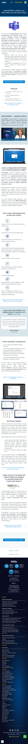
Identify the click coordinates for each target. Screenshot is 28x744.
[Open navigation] (25, 2)
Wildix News (4, 706)
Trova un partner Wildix (6, 687)
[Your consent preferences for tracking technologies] (2, 741)
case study (16, 314)
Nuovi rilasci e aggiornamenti (7, 682)
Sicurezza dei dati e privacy (7, 679)
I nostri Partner (4, 709)
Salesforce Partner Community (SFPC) (9, 690)
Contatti (3, 707)
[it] (14, 561)
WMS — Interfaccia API (6, 672)
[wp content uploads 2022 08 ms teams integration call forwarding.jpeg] (20, 414)
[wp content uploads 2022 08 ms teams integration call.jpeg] (7, 414)
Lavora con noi (5, 714)
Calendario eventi (5, 711)
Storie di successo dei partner (7, 699)
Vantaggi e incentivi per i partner (8, 688)
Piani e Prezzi (4, 716)
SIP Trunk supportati (6, 671)
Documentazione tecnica (6, 675)
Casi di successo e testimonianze (8, 710)
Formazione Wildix (5, 691)
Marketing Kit (4, 697)
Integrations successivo (14, 554)
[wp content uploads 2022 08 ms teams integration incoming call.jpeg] (7, 405)
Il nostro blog (4, 680)
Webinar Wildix (5, 695)
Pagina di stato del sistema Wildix (8, 677)
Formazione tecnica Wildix (7, 694)
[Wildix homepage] (4, 2)
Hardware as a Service (6, 698)
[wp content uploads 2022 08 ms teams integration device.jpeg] (20, 405)
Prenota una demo (5, 713)
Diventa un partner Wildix (6, 685)
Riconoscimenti (5, 717)
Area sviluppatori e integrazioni (8, 676)
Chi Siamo (4, 703)
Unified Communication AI (7, 599)
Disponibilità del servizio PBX (7, 673)
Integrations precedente (14, 550)
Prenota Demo (18, 2)
